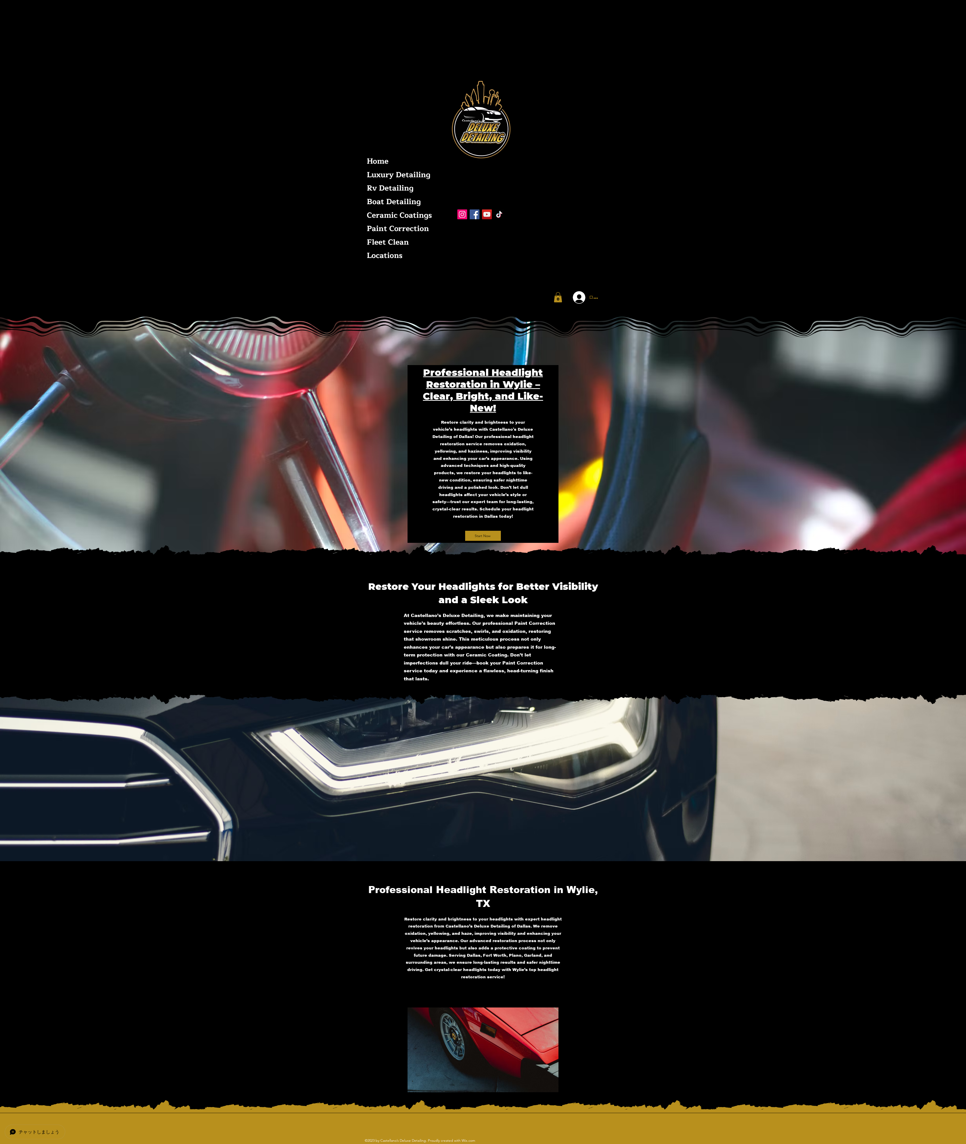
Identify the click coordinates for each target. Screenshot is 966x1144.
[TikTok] (499, 214)
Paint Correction (398, 229)
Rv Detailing (390, 188)
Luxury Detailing (398, 175)
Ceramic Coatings (398, 215)
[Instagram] (462, 214)
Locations (385, 255)
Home (377, 161)
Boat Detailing (394, 202)
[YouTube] (487, 214)
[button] (558, 297)
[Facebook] (474, 214)
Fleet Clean (388, 242)
